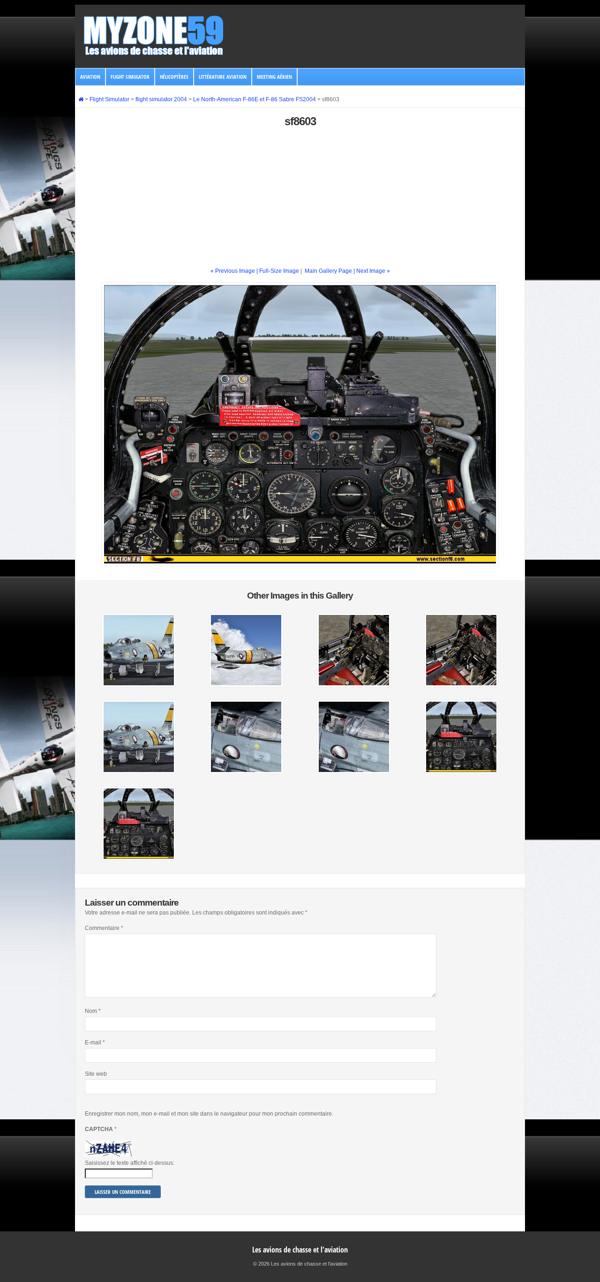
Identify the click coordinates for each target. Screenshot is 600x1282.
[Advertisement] (300, 201)
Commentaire (104, 928)
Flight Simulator (130, 76)
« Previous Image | (234, 271)
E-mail (95, 1042)
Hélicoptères (174, 76)
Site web (96, 1074)
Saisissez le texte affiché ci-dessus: (129, 1163)
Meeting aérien (274, 76)
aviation (90, 76)
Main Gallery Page (328, 271)
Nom (93, 1011)
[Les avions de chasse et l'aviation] (154, 54)
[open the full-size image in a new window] (299, 564)
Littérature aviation (223, 76)
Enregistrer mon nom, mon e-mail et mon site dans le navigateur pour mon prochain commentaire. (209, 1113)
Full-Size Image (279, 271)
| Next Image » (371, 271)
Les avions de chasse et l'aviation (300, 1250)
